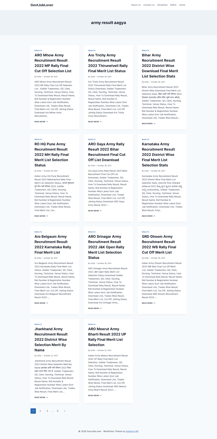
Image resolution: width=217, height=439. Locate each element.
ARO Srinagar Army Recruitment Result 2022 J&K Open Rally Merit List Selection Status (106, 247)
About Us (136, 5)
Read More (41, 122)
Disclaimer (162, 5)
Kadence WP (132, 431)
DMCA (173, 5)
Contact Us (149, 5)
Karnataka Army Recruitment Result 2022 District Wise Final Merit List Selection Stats (158, 154)
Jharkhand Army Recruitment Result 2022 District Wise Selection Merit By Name (51, 339)
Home (182, 5)
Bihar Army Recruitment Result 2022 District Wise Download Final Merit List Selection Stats (160, 65)
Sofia (39, 77)
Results (38, 50)
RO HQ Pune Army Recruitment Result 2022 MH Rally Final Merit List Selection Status (52, 154)
